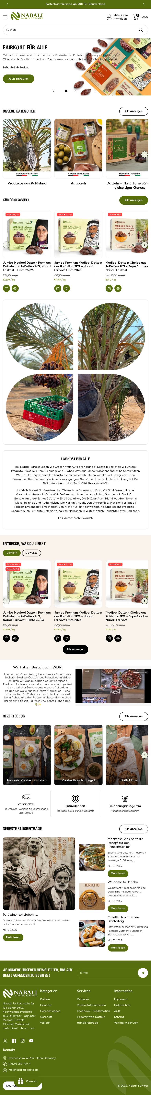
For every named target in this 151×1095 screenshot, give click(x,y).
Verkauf (45, 1022)
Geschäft (46, 1017)
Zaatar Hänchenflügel (78, 780)
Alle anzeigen (76, 649)
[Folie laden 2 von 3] (75, 91)
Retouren (83, 999)
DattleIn (11, 552)
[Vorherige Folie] (7, 4)
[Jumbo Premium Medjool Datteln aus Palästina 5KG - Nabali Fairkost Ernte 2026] (78, 234)
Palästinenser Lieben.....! (21, 914)
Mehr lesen (13, 937)
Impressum (121, 999)
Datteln (45, 999)
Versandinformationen (91, 1005)
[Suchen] (141, 30)
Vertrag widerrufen (126, 1022)
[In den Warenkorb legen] (6, 288)
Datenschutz (122, 1005)
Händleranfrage (87, 1022)
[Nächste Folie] (143, 4)
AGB (117, 1011)
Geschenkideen (50, 1011)
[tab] (12, 553)
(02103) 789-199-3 (19, 1064)
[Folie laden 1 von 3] (66, 91)
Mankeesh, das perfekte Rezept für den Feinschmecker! (125, 843)
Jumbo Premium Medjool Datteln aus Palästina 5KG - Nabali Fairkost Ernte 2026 (78, 266)
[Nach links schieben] (6, 154)
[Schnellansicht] (15, 288)
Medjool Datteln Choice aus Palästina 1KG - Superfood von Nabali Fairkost (128, 266)
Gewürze (46, 1005)
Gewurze (31, 552)
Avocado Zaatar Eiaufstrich (27, 780)
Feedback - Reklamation (93, 1011)
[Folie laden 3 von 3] (83, 91)
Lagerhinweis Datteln (91, 1017)
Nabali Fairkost (138, 1085)
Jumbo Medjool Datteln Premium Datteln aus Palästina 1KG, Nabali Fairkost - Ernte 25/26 (27, 266)
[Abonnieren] (143, 973)
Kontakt (119, 1017)
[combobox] (75, 30)
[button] (7, 17)
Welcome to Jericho (123, 882)
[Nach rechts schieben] (144, 154)
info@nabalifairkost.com (23, 1070)
